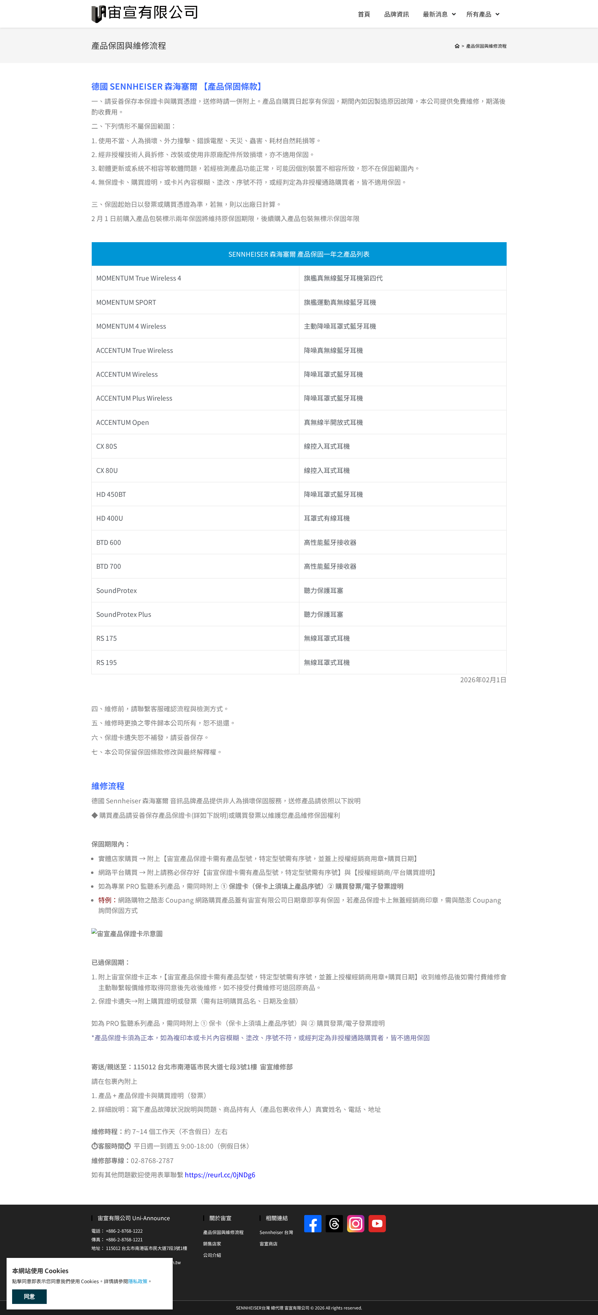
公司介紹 (212, 1255)
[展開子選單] (454, 14)
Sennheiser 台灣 (276, 1232)
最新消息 (435, 13)
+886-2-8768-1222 (124, 1230)
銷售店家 (212, 1243)
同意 (29, 1296)
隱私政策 (137, 1281)
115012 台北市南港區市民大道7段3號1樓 (146, 1248)
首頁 (364, 13)
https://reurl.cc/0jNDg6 (220, 1174)
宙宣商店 (269, 1243)
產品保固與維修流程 (223, 1232)
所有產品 (478, 13)
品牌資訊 (396, 13)
